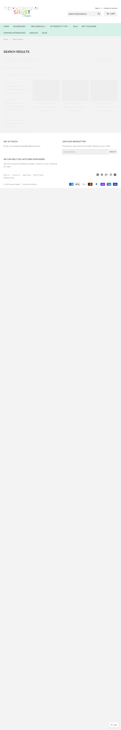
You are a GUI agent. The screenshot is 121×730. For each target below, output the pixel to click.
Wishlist (33, 33)
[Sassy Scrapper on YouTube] (115, 175)
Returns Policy (38, 175)
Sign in (97, 8)
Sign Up (113, 152)
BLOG (44, 33)
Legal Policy (26, 175)
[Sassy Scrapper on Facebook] (98, 175)
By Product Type (59, 26)
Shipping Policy (9, 178)
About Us (7, 175)
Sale (75, 26)
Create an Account (110, 8)
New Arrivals (38, 26)
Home (6, 26)
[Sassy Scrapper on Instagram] (111, 175)
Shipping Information (14, 33)
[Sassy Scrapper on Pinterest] (102, 175)
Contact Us (16, 175)
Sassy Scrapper (14, 184)
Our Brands (19, 26)
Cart (112, 14)
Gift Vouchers (89, 26)
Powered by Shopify (29, 184)
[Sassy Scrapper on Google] (106, 175)
